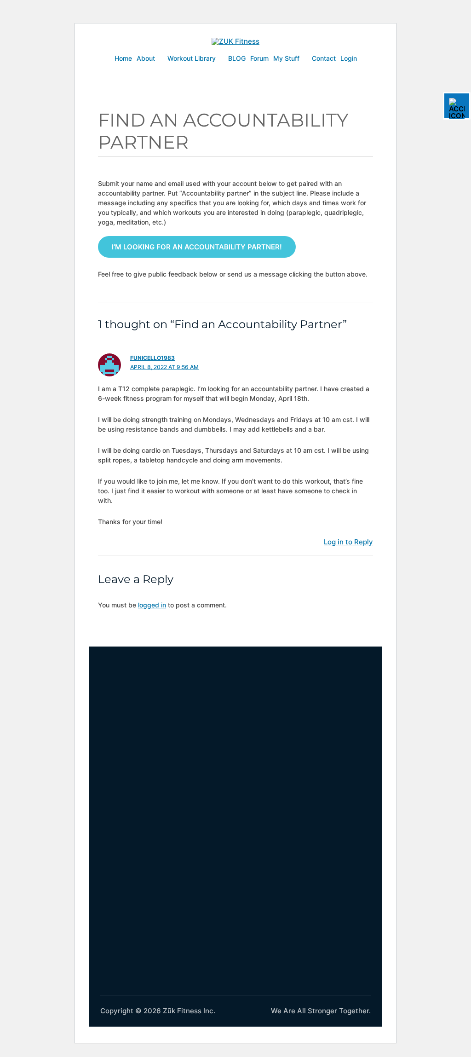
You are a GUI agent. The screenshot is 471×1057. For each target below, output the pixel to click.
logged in (152, 605)
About (146, 58)
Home (123, 58)
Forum (259, 58)
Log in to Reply (348, 541)
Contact (324, 58)
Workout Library (191, 58)
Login (348, 58)
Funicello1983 (152, 357)
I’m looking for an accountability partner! (197, 247)
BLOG (237, 58)
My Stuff (286, 58)
